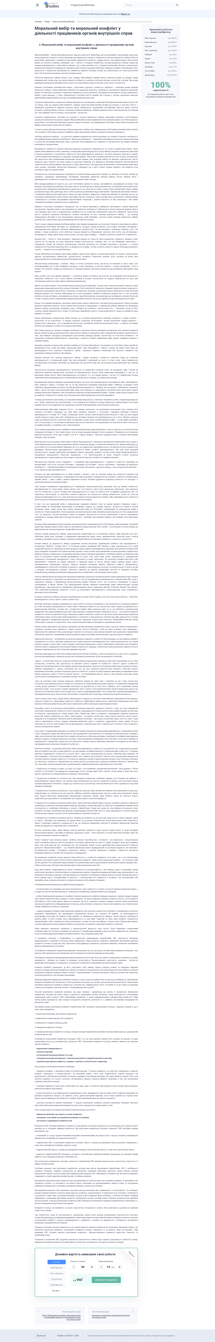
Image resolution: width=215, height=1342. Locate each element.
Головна (38, 22)
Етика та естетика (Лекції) (63, 22)
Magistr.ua (125, 14)
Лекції (47, 22)
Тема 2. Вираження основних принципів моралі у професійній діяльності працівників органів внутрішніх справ (61, 1317)
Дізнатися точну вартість (106, 1280)
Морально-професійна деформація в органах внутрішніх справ (111, 1316)
